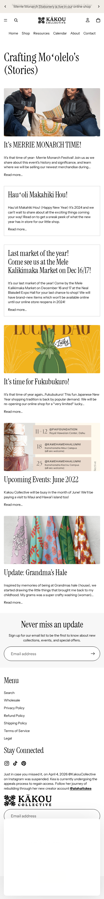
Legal (8, 738)
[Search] (16, 20)
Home (13, 33)
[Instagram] (7, 763)
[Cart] (98, 20)
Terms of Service (17, 731)
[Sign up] (93, 654)
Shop (26, 33)
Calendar (60, 33)
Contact (89, 33)
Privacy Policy (14, 708)
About (75, 33)
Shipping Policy (15, 723)
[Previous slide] (5, 6)
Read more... (13, 175)
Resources (41, 33)
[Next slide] (98, 6)
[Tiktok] (15, 763)
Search (9, 693)
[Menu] (5, 20)
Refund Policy (14, 715)
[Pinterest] (24, 763)
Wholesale (12, 700)
